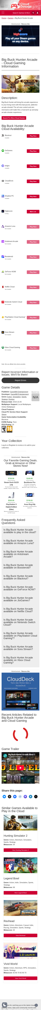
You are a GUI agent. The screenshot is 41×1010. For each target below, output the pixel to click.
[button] (4, 1004)
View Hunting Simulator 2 (20, 850)
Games (10, 18)
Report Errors (20, 380)
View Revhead (20, 935)
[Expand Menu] (3, 13)
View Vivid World (20, 978)
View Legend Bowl (20, 893)
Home (4, 18)
